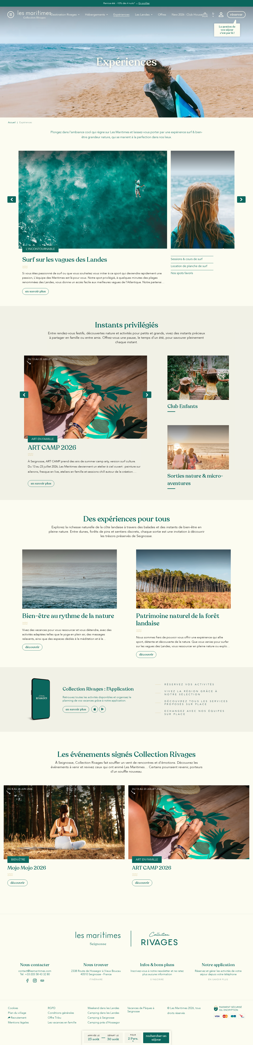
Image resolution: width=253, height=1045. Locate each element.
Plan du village (17, 1013)
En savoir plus (76, 709)
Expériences (121, 15)
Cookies (13, 1008)
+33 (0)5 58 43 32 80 (37, 974)
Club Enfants (182, 406)
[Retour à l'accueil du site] (34, 14)
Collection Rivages (155, 939)
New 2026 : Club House (187, 15)
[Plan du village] (205, 14)
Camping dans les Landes (103, 1013)
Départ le (113, 1036)
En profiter (144, 3)
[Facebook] (27, 980)
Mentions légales (18, 1022)
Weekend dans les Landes (103, 1008)
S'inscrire (157, 979)
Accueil (12, 122)
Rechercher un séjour (156, 1038)
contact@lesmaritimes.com (34, 971)
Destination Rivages (64, 15)
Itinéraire (96, 979)
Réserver (236, 14)
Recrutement (18, 1018)
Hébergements (95, 15)
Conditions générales (61, 1013)
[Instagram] (35, 980)
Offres (162, 15)
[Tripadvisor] (42, 980)
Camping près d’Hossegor (104, 1022)
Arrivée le (94, 1036)
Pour (133, 1035)
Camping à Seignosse (101, 1018)
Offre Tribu (54, 1018)
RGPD (51, 1008)
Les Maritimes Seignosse (104, 939)
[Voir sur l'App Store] (94, 709)
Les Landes (142, 15)
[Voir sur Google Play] (102, 709)
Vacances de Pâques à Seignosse (140, 1009)
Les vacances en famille (62, 1022)
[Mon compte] (221, 14)
